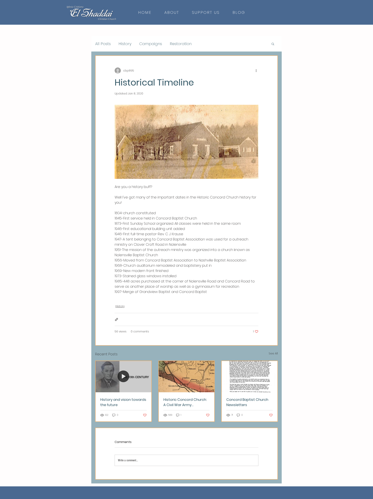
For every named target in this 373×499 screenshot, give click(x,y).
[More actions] (256, 70)
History (125, 43)
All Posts (103, 43)
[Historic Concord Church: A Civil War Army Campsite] (186, 376)
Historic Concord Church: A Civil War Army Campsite (185, 402)
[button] (273, 43)
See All (273, 353)
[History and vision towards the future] (123, 376)
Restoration (181, 43)
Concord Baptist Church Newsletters (247, 402)
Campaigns (150, 43)
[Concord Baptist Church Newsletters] (249, 376)
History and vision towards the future (123, 402)
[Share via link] (116, 319)
